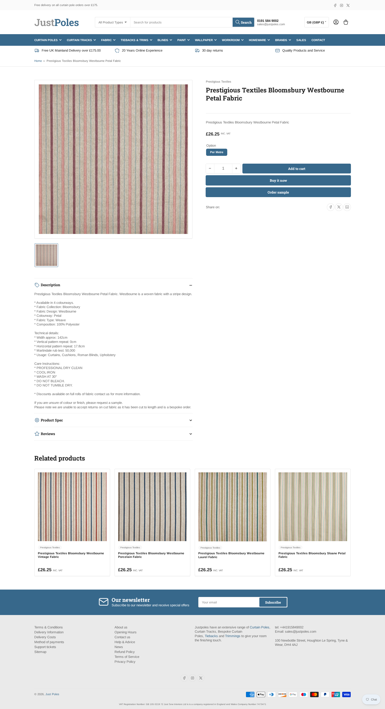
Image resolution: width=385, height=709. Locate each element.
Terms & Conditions (48, 627)
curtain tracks (79, 40)
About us (121, 627)
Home (38, 61)
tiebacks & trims (134, 40)
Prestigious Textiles (218, 81)
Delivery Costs (45, 637)
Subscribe (273, 602)
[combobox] (192, 22)
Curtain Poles (259, 627)
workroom (231, 40)
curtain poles (46, 40)
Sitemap (40, 652)
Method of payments (49, 642)
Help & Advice (125, 642)
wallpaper (204, 40)
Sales (301, 40)
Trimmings (232, 636)
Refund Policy (125, 652)
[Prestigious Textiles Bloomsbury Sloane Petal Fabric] (313, 506)
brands (281, 40)
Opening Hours (126, 632)
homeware (257, 40)
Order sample (278, 192)
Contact (318, 40)
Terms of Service (127, 657)
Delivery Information (48, 632)
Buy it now (278, 180)
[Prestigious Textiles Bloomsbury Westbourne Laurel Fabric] (232, 506)
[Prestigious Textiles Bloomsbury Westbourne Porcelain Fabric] (152, 506)
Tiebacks (211, 636)
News (119, 647)
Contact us (122, 637)
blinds (163, 40)
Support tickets (45, 647)
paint (181, 40)
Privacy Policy (125, 661)
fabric (106, 40)
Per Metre (216, 152)
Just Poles (52, 694)
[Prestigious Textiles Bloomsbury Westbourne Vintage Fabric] (72, 506)
